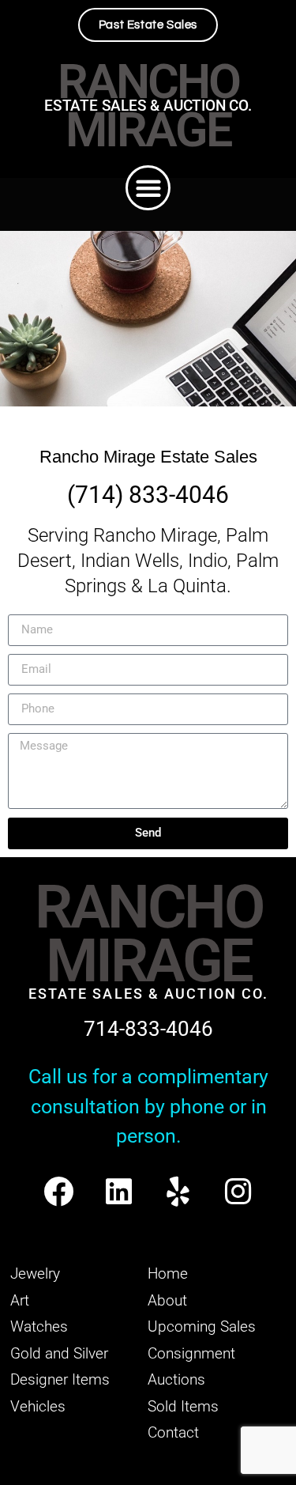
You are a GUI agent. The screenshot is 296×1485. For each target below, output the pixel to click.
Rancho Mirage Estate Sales (148, 457)
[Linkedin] (119, 1191)
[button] (148, 187)
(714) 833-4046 (148, 494)
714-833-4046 (148, 1029)
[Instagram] (238, 1191)
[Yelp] (179, 1191)
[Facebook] (59, 1191)
